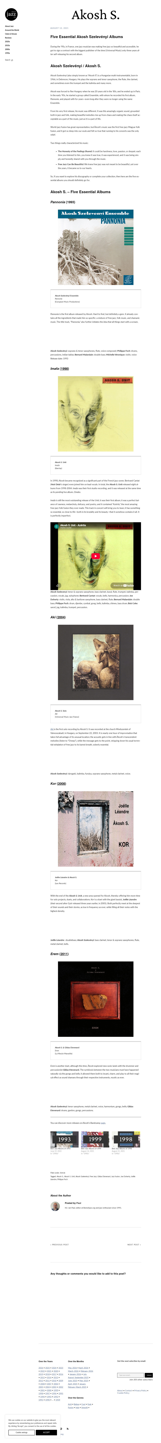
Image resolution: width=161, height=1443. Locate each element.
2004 (61, 617)
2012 (41, 1381)
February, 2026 (87, 1371)
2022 (42, 1371)
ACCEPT (46, 1432)
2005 (41, 1387)
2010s (7, 45)
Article (62, 1173)
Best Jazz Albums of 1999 (91, 1149)
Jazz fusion (115, 1176)
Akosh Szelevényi (82, 1176)
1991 (41, 1400)
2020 (56, 1371)
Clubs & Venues (11, 34)
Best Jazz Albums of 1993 (60, 1149)
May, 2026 (72, 1368)
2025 (47, 1368)
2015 (42, 1378)
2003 (54, 1387)
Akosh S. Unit (69, 1176)
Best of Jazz (11, 14)
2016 (61, 1374)
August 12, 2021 (59, 28)
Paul (78, 1203)
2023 (61, 1368)
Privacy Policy (140, 1391)
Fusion (70, 1408)
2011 (64, 953)
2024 (54, 1368)
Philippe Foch (62, 1179)
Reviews (8, 38)
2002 (61, 1387)
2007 (49, 1384)
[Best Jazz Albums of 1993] (64, 1139)
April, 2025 (72, 1384)
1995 (61, 1394)
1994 (42, 1397)
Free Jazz (93, 1176)
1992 (56, 1397)
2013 (56, 1378)
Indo (77, 1408)
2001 (42, 1390)
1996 (54, 1394)
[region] (32, 1426)
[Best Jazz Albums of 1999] (95, 1139)
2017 (54, 1374)
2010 (54, 1381)
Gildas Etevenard (103, 1176)
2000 (49, 1390)
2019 (41, 1374)
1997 (47, 1394)
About (120, 1391)
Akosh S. (60, 1176)
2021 (49, 1371)
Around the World (12, 30)
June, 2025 (72, 1381)
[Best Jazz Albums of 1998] (126, 1139)
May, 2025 (83, 1381)
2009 (61, 1381)
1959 (58, 1400)
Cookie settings (21, 1432)
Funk (89, 1404)
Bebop (76, 1404)
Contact (128, 1391)
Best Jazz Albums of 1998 (122, 1149)
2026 (41, 1368)
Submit (149, 1375)
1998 (64, 368)
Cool (83, 1404)
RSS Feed (68, 1429)
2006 (56, 1384)
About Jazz (9, 26)
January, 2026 (75, 1374)
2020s (7, 42)
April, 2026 (83, 1368)
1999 (56, 1390)
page (103, 1123)
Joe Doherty (125, 1176)
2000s (7, 49)
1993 (49, 1397)
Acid (70, 1404)
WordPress (61, 1429)
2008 (61, 783)
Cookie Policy (123, 1393)
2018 (47, 1374)
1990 (47, 1400)
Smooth (84, 1408)
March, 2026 (73, 1371)
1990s (7, 53)
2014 (49, 1378)
